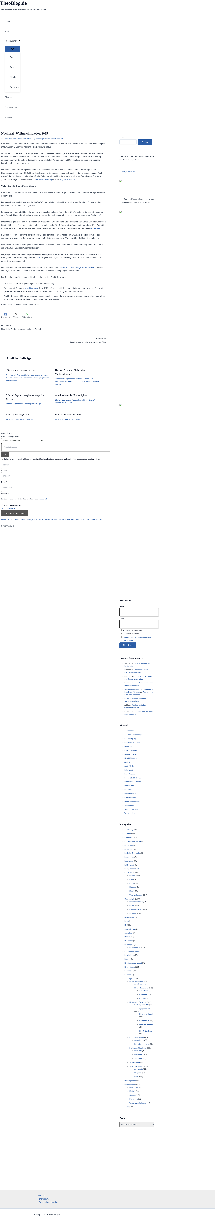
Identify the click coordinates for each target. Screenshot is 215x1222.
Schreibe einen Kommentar (53, 139)
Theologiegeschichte (142, 1009)
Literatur (132, 887)
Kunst (131, 883)
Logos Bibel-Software (132, 778)
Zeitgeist (132, 913)
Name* (4, 471)
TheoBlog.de (13, 3)
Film (131, 879)
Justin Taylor (129, 766)
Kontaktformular (31, 288)
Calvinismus (60, 379)
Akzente (20, 375)
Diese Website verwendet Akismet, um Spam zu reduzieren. (27, 520)
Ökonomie (133, 1095)
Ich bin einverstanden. (13, 505)
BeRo (126, 698)
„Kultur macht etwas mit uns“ (21, 370)
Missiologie (138, 1054)
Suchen (145, 142)
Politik (131, 905)
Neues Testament (141, 988)
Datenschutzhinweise (48, 1202)
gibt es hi (94, 228)
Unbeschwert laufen (132, 801)
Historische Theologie (84, 379)
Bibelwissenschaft (136, 981)
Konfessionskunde (136, 1038)
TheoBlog (29, 419)
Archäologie (129, 845)
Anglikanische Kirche (132, 841)
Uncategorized (130, 1081)
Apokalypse (143, 990)
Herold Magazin (130, 758)
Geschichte (133, 1087)
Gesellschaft (11, 375)
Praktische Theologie (137, 1048)
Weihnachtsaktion (24, 139)
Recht (126, 959)
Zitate (79, 382)
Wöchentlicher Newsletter (132, 630)
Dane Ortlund (129, 746)
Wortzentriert (129, 813)
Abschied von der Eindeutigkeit (71, 395)
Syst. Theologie (135, 1066)
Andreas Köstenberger (133, 735)
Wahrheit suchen (131, 809)
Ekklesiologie (129, 865)
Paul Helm (128, 790)
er (99, 228)
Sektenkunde (134, 1062)
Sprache (127, 975)
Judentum (128, 933)
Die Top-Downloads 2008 (68, 414)
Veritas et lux (129, 805)
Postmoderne (28, 378)
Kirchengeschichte (141, 1005)
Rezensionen (70, 382)
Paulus (142, 998)
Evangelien (143, 994)
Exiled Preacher (130, 750)
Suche (121, 138)
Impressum (44, 1199)
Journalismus (129, 929)
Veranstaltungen (135, 895)
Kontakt (41, 1196)
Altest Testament (140, 984)
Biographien (129, 857)
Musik (131, 891)
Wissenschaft (129, 1085)
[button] (18, 41)
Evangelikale (144, 1020)
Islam (126, 921)
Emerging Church (42, 378)
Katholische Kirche (141, 1044)
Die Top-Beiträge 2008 (17, 414)
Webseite (5, 493)
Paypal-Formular (67, 179)
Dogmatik (138, 1073)
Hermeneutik (129, 917)
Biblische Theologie (132, 853)
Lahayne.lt (128, 770)
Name (121, 606)
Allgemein (10, 419)
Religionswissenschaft (133, 963)
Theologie (128, 979)
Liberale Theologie (146, 1024)
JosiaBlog (128, 762)
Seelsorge (28, 404)
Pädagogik (133, 1099)
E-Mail (121, 618)
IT (125, 925)
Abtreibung (128, 830)
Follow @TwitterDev (127, 172)
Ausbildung (128, 849)
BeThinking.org (130, 739)
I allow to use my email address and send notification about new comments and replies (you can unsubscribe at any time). (52, 459)
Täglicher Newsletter (130, 634)
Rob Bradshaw (130, 797)
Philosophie (17, 378)
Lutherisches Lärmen (132, 782)
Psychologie (129, 955)
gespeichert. (42, 499)
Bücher (27, 375)
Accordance (129, 731)
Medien (127, 937)
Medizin (132, 1091)
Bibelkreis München (132, 742)
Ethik (136, 1077)
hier (98, 215)
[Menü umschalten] (12, 49)
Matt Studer (129, 786)
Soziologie (128, 971)
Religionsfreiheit (135, 909)
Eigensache (37, 139)
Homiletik (138, 1051)
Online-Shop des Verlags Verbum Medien (77, 267)
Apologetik (138, 1069)
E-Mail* (4, 482)
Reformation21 (130, 794)
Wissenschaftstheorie (137, 1103)
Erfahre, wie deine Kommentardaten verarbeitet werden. (79, 520)
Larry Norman (129, 774)
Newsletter (128, 941)
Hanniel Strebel (130, 754)
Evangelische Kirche (132, 869)
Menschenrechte (136, 902)
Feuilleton (128, 873)
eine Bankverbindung (42, 179)
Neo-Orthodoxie (145, 1031)
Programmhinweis (131, 951)
